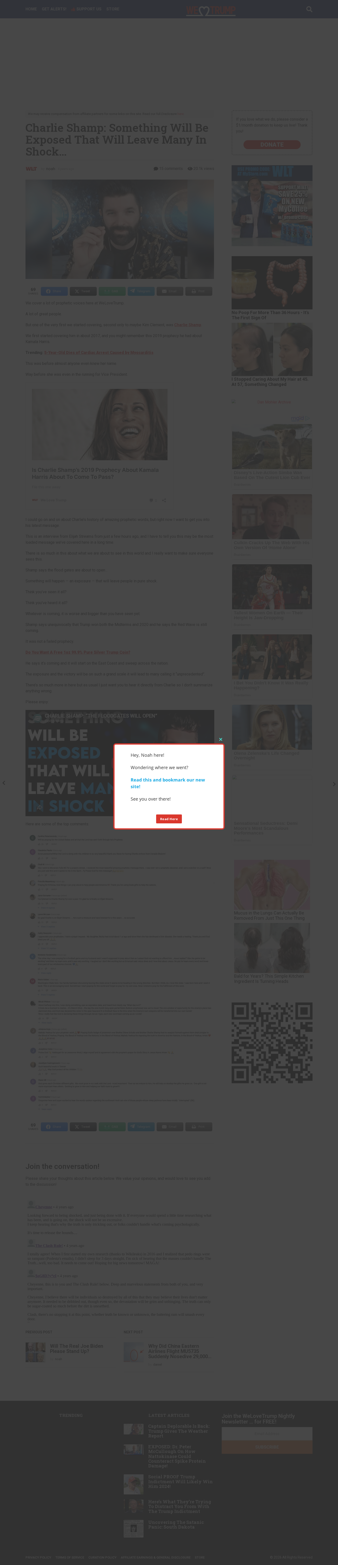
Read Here (169, 819)
